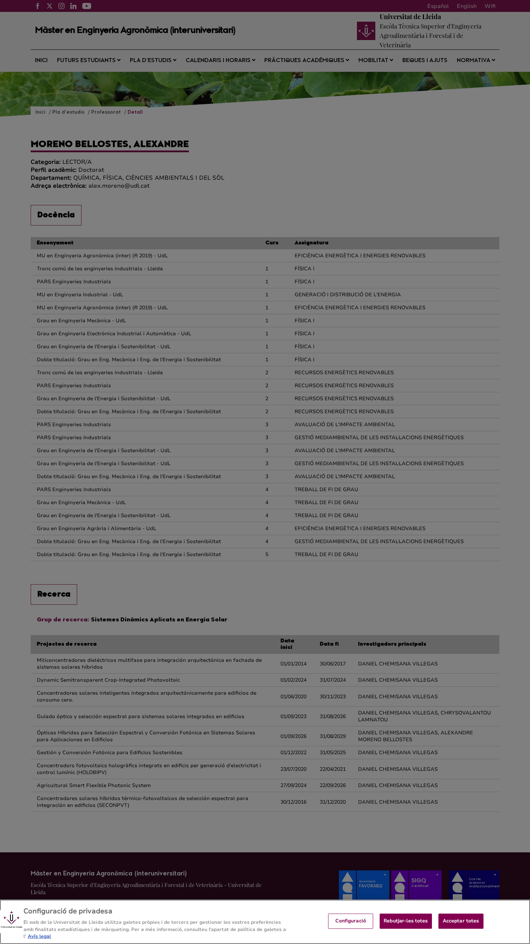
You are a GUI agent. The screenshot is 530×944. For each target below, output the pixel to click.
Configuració (350, 921)
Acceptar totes (461, 921)
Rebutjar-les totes (406, 921)
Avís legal (39, 936)
